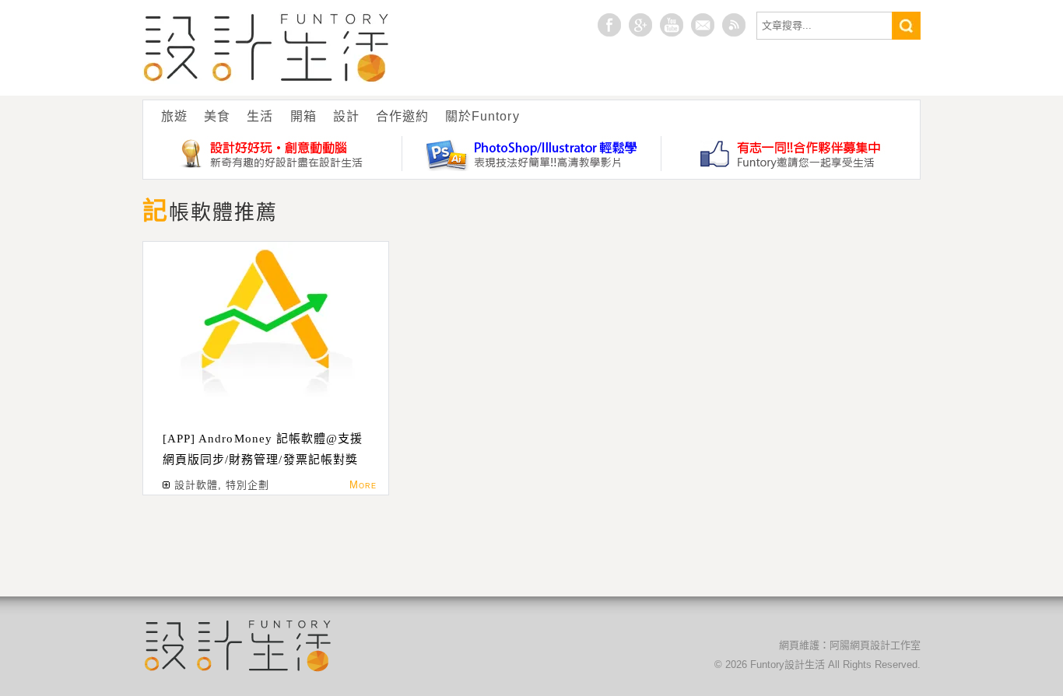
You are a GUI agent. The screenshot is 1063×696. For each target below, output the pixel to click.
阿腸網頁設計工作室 (875, 645)
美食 (217, 116)
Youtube (671, 25)
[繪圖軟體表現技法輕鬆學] (531, 153)
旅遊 (174, 116)
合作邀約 (402, 116)
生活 (260, 116)
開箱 (303, 116)
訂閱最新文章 (734, 25)
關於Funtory (482, 116)
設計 (346, 116)
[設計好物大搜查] (272, 153)
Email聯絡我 (702, 25)
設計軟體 (196, 485)
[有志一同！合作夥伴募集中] (790, 153)
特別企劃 (247, 485)
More (363, 485)
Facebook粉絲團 (609, 25)
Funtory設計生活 (266, 48)
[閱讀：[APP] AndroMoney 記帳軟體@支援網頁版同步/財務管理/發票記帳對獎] (265, 321)
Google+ (640, 25)
